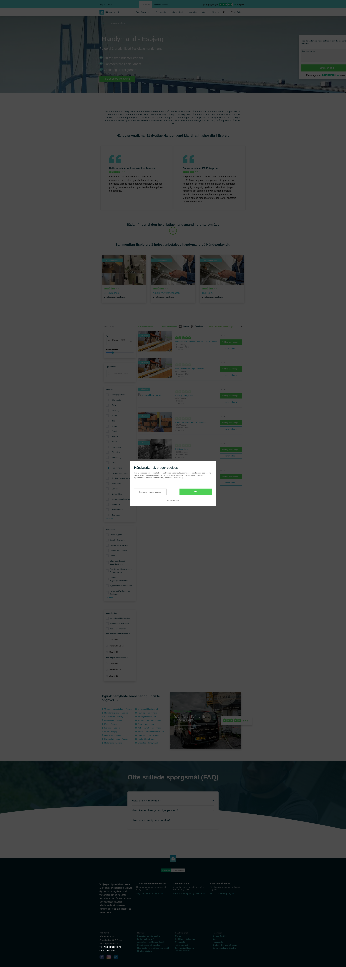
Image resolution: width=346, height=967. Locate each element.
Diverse (115, 489)
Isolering (115, 410)
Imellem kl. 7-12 (116, 639)
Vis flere (109, 518)
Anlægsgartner (118, 395)
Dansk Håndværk (117, 540)
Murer (114, 426)
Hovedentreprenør (120, 473)
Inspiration (192, 12)
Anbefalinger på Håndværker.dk (150, 942)
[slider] (120, 352)
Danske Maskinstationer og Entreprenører (121, 570)
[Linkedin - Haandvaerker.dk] (117, 958)
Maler (114, 416)
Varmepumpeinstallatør (122, 499)
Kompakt (185, 326)
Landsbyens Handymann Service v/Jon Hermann (196, 342)
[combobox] (120, 342)
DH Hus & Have (182, 449)
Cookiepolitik (180, 942)
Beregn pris (161, 12)
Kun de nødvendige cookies (150, 492)
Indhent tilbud (177, 12)
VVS (114, 462)
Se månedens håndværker (148, 945)
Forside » (104, 23)
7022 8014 (109, 947)
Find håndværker (143, 12)
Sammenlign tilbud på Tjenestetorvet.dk (184, 949)
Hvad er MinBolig (144, 951)
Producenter (218, 942)
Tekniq (112, 556)
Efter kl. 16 (113, 652)
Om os (205, 12)
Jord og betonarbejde (121, 478)
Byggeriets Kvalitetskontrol (121, 586)
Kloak (114, 442)
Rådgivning (117, 483)
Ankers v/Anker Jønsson (141, 168)
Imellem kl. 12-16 (116, 646)
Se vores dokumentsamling (224, 948)
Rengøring (116, 447)
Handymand (117, 468)
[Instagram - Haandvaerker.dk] (110, 958)
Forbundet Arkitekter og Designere (120, 592)
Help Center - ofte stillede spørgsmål (153, 948)
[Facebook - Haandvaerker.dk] (103, 958)
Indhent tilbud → (231, 348)
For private (146, 5)
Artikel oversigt (181, 945)
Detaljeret (198, 326)
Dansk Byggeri (116, 535)
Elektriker (116, 452)
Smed (114, 431)
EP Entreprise (210, 168)
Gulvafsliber (117, 494)
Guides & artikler (220, 936)
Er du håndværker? (145, 939)
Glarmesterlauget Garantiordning (117, 562)
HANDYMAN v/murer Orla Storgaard (190, 422)
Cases (215, 939)
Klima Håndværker (118, 629)
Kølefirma (116, 504)
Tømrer (115, 436)
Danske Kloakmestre (118, 550)
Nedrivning (116, 457)
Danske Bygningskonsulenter (119, 579)
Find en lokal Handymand (117, 79)
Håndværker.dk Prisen (119, 623)
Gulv (114, 405)
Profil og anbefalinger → (231, 342)
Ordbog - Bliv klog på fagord (225, 945)
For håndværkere (161, 5)
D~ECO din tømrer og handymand (189, 368)
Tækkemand (117, 509)
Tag (113, 421)
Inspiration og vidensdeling (148, 936)
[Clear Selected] (131, 341)
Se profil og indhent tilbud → (188, 729)
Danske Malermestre (119, 545)
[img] (224, 12)
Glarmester (117, 400)
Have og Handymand (184, 395)
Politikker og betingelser (185, 939)
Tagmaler (116, 515)
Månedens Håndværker (120, 618)
